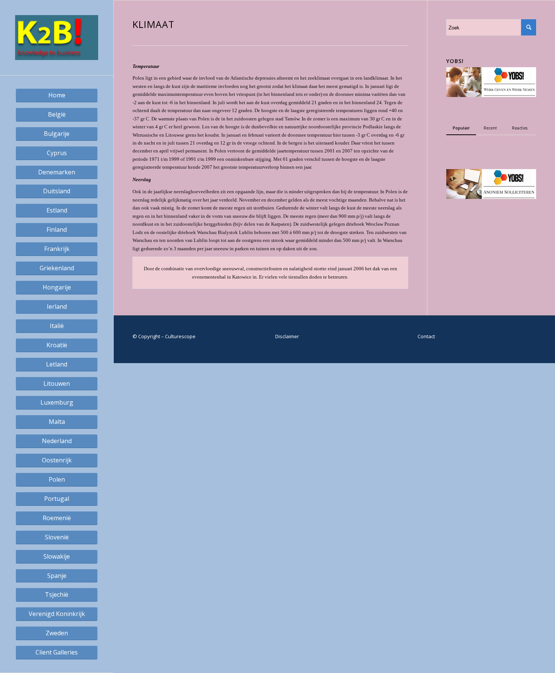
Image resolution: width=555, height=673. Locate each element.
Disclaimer (287, 336)
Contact (426, 336)
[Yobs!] (491, 95)
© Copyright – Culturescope (164, 336)
